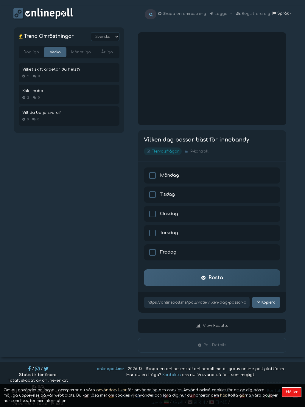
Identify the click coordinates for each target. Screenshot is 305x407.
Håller (292, 392)
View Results (215, 326)
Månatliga (81, 52)
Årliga (107, 52)
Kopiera (268, 302)
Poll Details (215, 345)
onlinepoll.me (110, 369)
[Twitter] (46, 369)
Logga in (222, 14)
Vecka (55, 52)
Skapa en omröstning (183, 14)
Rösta (215, 277)
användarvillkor (111, 390)
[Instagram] (37, 369)
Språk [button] (282, 13)
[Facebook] (29, 369)
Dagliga (31, 52)
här (223, 395)
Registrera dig (255, 14)
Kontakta (171, 375)
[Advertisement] (212, 78)
